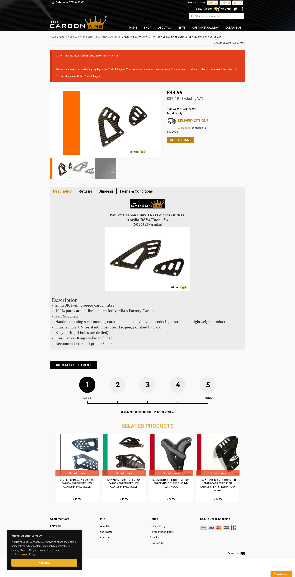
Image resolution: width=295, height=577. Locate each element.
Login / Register (203, 9)
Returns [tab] (85, 191)
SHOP (53, 37)
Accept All (44, 562)
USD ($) (225, 2)
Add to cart (180, 140)
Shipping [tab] (106, 191)
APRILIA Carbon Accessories (76, 37)
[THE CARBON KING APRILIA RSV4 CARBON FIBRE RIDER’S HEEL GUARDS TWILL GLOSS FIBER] (106, 122)
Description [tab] (62, 191)
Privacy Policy (28, 554)
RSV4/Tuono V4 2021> (109, 37)
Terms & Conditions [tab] (136, 191)
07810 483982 (77, 2)
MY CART (223, 9)
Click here (184, 127)
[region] (44, 550)
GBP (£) (212, 2)
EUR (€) (237, 2)
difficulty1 (178, 113)
